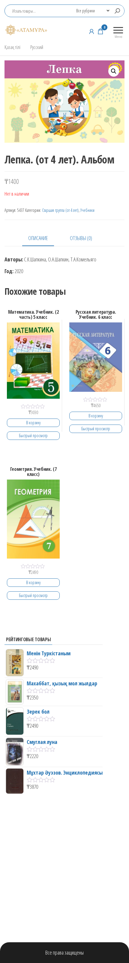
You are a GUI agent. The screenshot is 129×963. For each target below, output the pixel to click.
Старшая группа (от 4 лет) (60, 210)
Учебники (87, 210)
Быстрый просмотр (33, 435)
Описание (38, 238)
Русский (36, 47)
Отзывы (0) (81, 238)
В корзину (33, 422)
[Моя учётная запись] (91, 31)
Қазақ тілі (12, 47)
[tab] (42, 238)
